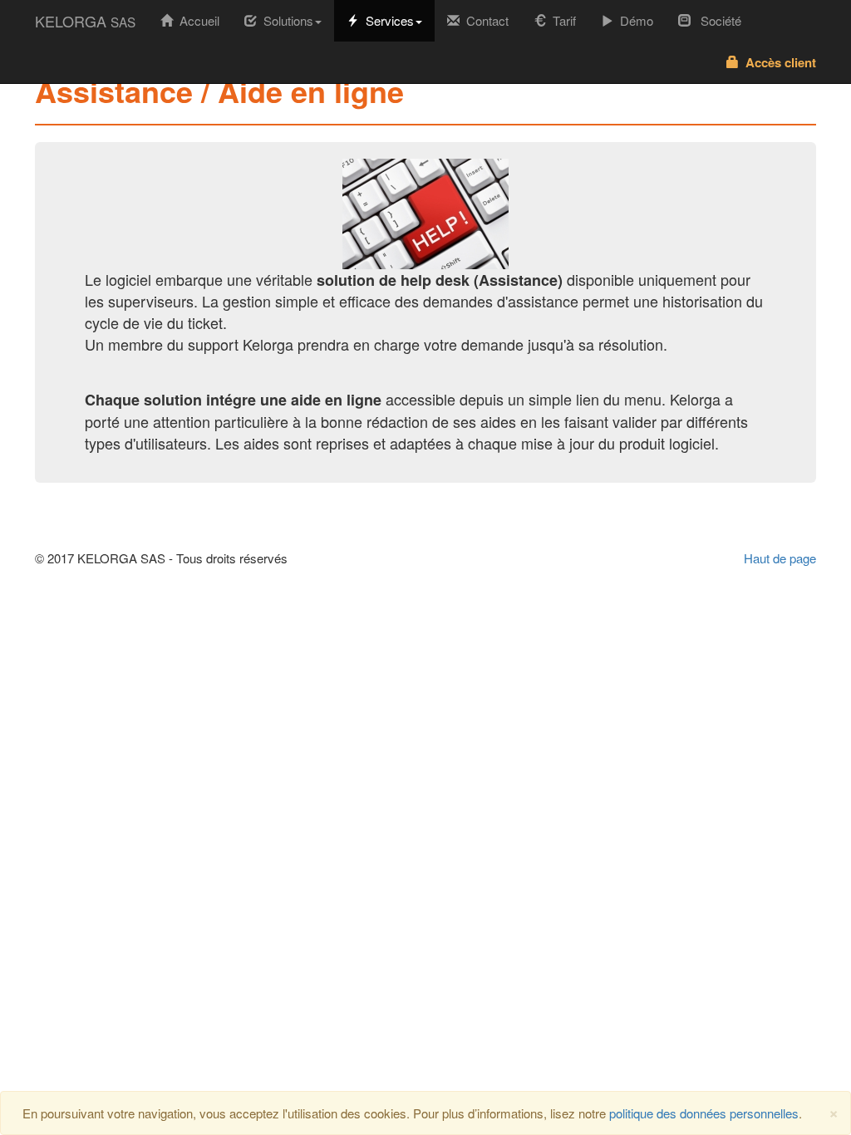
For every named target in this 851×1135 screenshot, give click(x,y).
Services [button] (386, 20)
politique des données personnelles (704, 1113)
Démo (633, 20)
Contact (484, 20)
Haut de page (780, 558)
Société (716, 20)
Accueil (202, 20)
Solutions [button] (285, 20)
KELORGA (85, 21)
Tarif (561, 20)
